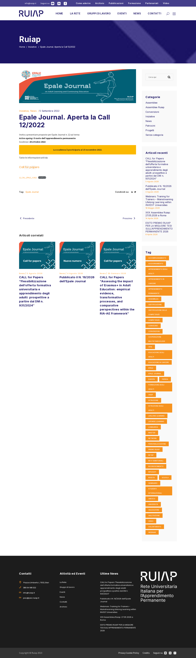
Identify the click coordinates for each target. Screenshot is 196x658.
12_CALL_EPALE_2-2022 (28, 177)
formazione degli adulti (156, 387)
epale (150, 368)
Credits (146, 652)
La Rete (63, 582)
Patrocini (150, 125)
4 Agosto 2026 (75, 273)
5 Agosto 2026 (34, 273)
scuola (165, 478)
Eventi (62, 592)
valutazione (154, 515)
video (150, 521)
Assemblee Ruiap (154, 107)
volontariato (154, 527)
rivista (151, 478)
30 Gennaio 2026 (117, 273)
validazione (153, 510)
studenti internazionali (155, 491)
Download (42, 177)
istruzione (153, 400)
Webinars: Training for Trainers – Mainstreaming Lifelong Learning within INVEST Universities (159, 200)
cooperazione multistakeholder (156, 339)
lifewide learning (156, 421)
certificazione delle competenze (157, 312)
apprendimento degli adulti (157, 271)
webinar (152, 532)
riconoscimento (155, 466)
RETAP (151, 455)
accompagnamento (157, 258)
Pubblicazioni (116, 3)
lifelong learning (156, 416)
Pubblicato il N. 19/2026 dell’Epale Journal (158, 187)
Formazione (134, 3)
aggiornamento (155, 264)
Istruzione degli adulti (155, 408)
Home (22, 46)
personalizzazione (157, 444)
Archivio (99, 3)
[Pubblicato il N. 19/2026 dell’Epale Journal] (78, 255)
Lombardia (153, 427)
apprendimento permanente (155, 291)
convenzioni (154, 331)
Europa (151, 379)
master (151, 433)
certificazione (155, 305)
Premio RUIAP (154, 449)
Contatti (63, 601)
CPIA (150, 347)
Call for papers (29, 167)
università (153, 504)
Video (166, 3)
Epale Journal (32, 192)
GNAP (150, 395)
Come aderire (83, 3)
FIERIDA (165, 379)
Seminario (152, 483)
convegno (153, 326)
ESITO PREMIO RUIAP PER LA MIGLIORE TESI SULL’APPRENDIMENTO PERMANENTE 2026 (159, 227)
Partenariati (151, 3)
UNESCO (151, 499)
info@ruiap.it (30, 3)
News (33, 110)
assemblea (153, 299)
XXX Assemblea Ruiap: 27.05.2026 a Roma (157, 214)
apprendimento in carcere (156, 281)
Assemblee (151, 102)
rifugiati (152, 472)
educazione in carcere (158, 362)
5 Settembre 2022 (49, 110)
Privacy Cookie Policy (128, 652)
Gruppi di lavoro (67, 587)
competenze (154, 320)
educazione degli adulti (156, 354)
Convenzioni (152, 111)
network (152, 438)
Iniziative (32, 46)
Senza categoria (154, 134)
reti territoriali (155, 461)
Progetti (149, 130)
